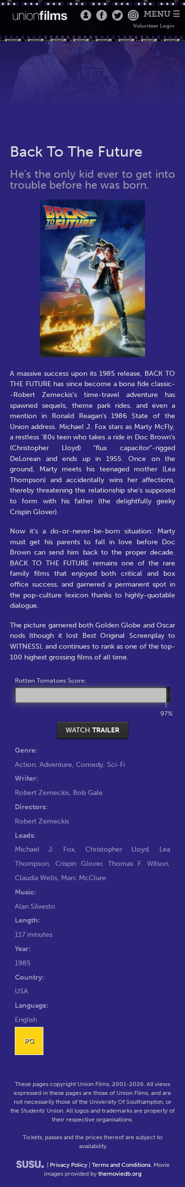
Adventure (55, 764)
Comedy (89, 764)
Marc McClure (83, 877)
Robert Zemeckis (42, 792)
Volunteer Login (154, 26)
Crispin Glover (78, 863)
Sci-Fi (116, 764)
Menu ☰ (162, 14)
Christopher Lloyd (116, 849)
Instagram (133, 15)
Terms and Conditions (121, 1164)
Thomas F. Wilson (138, 863)
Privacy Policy (68, 1164)
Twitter (117, 15)
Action (25, 764)
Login (85, 15)
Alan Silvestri (35, 906)
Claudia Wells (36, 877)
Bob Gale (88, 792)
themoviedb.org (120, 1173)
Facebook (101, 15)
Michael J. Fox (44, 849)
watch (92, 729)
